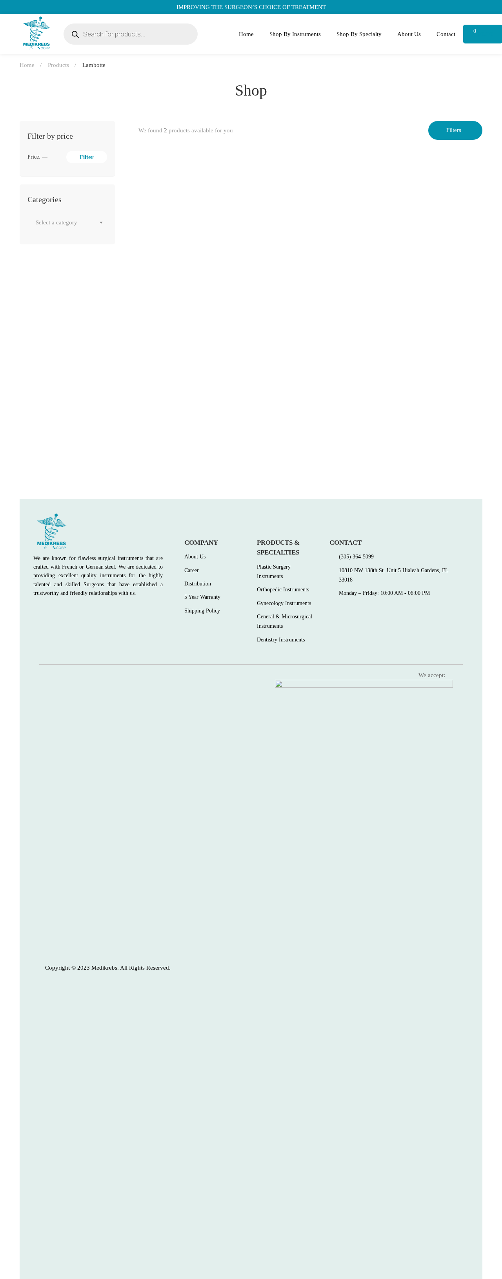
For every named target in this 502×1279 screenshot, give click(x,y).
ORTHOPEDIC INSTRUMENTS (176, 282)
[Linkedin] (86, 610)
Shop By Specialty (359, 34)
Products (58, 65)
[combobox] (67, 222)
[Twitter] (52, 610)
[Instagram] (69, 610)
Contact (446, 34)
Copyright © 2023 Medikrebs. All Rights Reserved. (108, 968)
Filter (87, 157)
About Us (409, 34)
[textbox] (67, 222)
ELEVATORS (154, 435)
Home (246, 34)
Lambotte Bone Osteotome (176, 295)
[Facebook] (36, 610)
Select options (151, 260)
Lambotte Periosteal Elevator (179, 448)
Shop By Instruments (295, 34)
